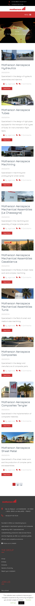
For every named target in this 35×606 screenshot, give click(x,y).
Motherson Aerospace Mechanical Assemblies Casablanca (16, 258)
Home (17, 31)
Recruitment (5, 590)
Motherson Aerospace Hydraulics (18, 34)
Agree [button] (21, 603)
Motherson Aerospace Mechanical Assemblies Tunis (16, 306)
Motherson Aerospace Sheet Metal (15, 449)
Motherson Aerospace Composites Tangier (15, 403)
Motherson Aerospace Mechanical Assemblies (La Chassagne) (16, 209)
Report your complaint (8, 571)
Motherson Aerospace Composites (15, 353)
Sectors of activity (7, 568)
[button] (26, 14)
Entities (3, 562)
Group (3, 558)
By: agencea (10, 84)
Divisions (4, 565)
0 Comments (26, 84)
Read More (7, 88)
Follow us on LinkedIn (9, 543)
